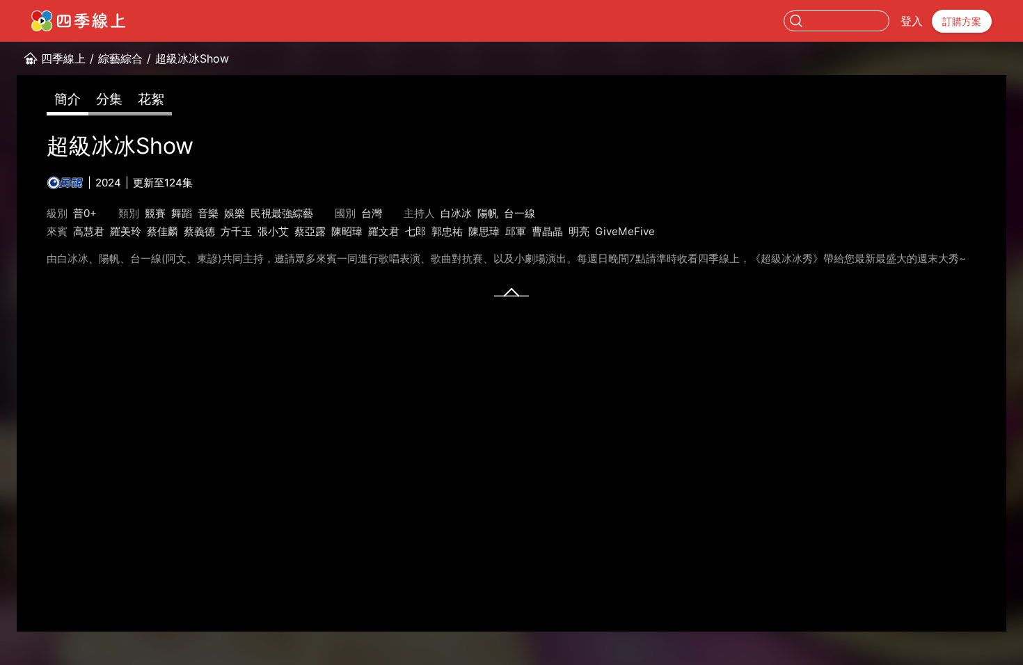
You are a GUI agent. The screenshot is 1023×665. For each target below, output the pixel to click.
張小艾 (273, 231)
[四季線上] (78, 21)
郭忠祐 (447, 231)
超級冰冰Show (192, 58)
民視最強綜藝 (282, 213)
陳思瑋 (484, 231)
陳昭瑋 (347, 231)
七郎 (415, 231)
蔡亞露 (310, 231)
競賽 (155, 213)
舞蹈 (181, 213)
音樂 (208, 213)
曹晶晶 (547, 231)
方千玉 (236, 231)
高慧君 (88, 231)
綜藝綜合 (120, 58)
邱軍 (515, 231)
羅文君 (383, 231)
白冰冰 (456, 213)
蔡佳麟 (162, 231)
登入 (912, 21)
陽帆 (487, 213)
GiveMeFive (625, 231)
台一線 (519, 213)
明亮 (579, 231)
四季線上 (63, 58)
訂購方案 (961, 21)
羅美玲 (125, 231)
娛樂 (234, 213)
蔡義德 (199, 231)
